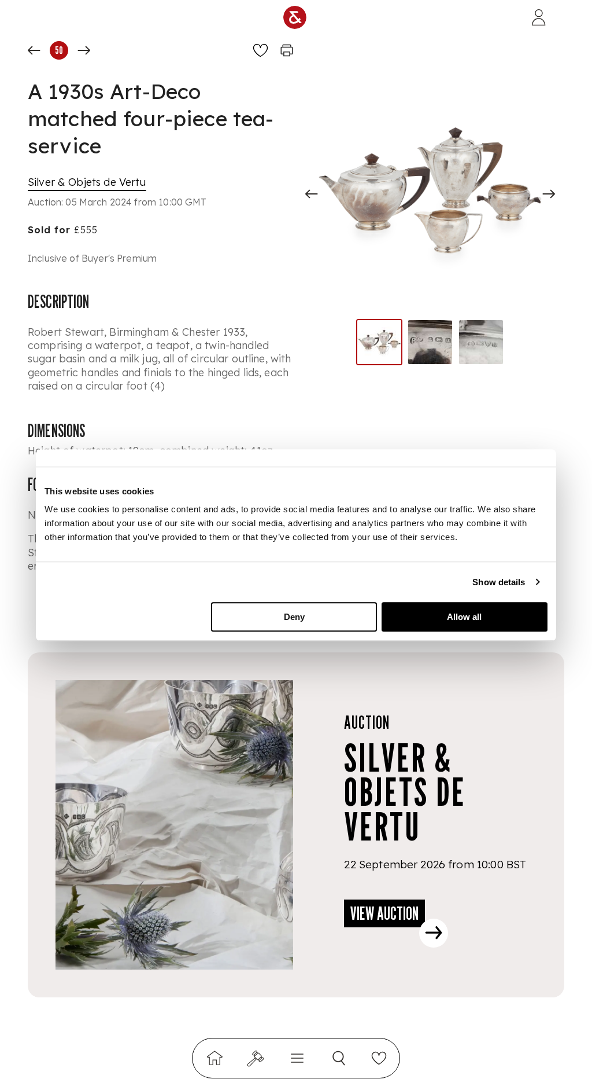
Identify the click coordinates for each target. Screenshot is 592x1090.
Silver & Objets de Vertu (87, 182)
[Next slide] (549, 194)
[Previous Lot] (34, 50)
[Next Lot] (83, 50)
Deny (294, 617)
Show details (498, 582)
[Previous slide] (312, 194)
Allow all (464, 617)
